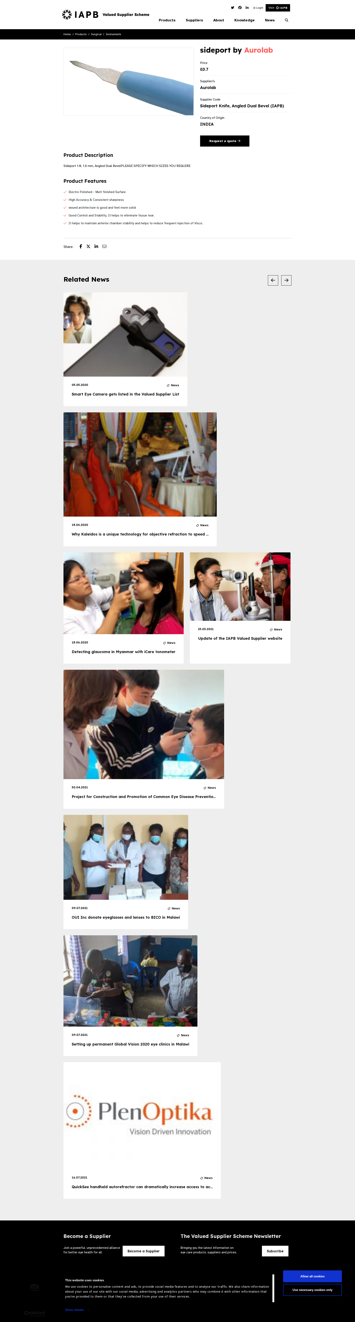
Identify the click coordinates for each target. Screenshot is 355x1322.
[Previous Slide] (273, 280)
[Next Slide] (286, 280)
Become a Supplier (144, 1251)
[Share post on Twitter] (90, 246)
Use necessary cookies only (312, 1289)
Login (259, 7)
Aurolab (258, 49)
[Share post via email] (106, 246)
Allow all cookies (312, 1276)
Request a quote (223, 141)
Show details (74, 1310)
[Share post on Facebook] (83, 246)
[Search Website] (286, 20)
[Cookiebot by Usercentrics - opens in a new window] (35, 1314)
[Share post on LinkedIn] (98, 246)
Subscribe (275, 1251)
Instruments (113, 34)
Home (67, 34)
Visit (271, 7)
